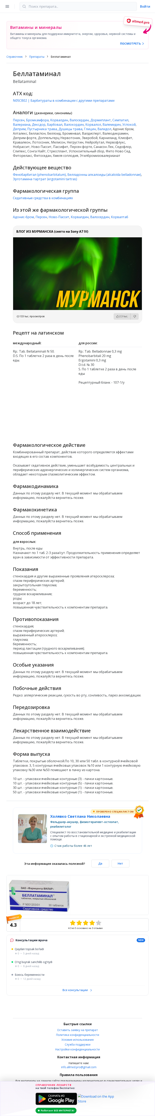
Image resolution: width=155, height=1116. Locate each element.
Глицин (90, 129)
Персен (18, 120)
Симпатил (120, 120)
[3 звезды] (85, 923)
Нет (120, 863)
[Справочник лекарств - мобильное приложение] (77, 411)
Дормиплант (100, 120)
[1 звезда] (72, 923)
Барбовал (54, 124)
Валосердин (79, 120)
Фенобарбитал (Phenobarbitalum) (39, 174)
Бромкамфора (37, 120)
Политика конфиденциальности (77, 1035)
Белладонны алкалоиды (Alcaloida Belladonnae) (104, 174)
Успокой (129, 124)
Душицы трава (70, 129)
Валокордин (74, 124)
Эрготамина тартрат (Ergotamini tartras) (45, 179)
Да (100, 863)
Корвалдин (59, 120)
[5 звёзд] (98, 923)
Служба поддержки (77, 1044)
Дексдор (38, 124)
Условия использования (77, 1040)
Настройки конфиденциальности (77, 1049)
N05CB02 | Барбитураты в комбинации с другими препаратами (63, 100)
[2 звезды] (79, 923)
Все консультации (75, 990)
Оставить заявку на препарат (77, 1030)
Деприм (19, 129)
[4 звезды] (92, 923)
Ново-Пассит (59, 217)
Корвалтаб (119, 217)
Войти (145, 6)
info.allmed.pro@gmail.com (78, 1067)
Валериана (21, 124)
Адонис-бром (23, 217)
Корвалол (93, 124)
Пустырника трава (42, 129)
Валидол (104, 129)
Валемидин (112, 124)
